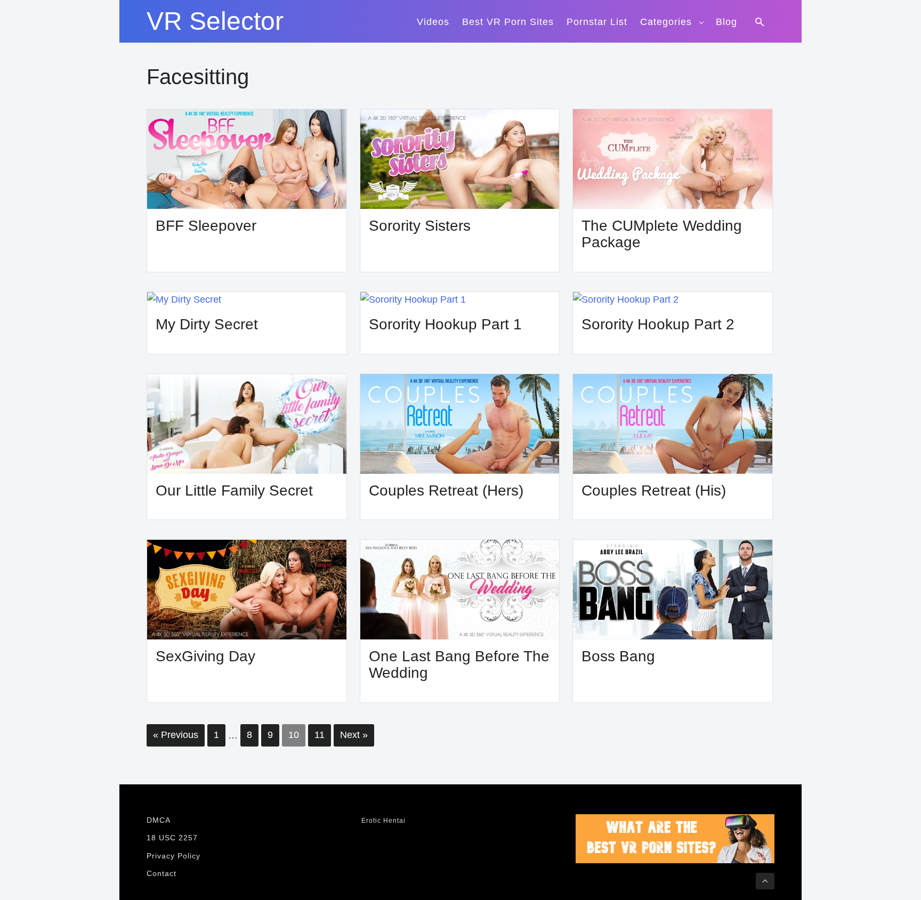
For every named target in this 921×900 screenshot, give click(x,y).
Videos (433, 22)
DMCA (159, 820)
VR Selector (215, 21)
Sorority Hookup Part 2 (657, 324)
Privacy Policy (173, 856)
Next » (354, 734)
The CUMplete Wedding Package (661, 234)
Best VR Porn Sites (508, 22)
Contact (161, 873)
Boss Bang (618, 656)
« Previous (175, 734)
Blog (726, 22)
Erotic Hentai (383, 820)
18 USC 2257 (172, 837)
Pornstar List (597, 22)
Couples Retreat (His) (653, 490)
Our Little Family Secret (234, 490)
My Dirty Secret (207, 324)
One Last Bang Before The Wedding (459, 665)
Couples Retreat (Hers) (446, 490)
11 (319, 734)
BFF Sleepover (206, 225)
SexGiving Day (205, 656)
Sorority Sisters (420, 225)
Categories (666, 22)
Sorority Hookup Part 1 (445, 324)
